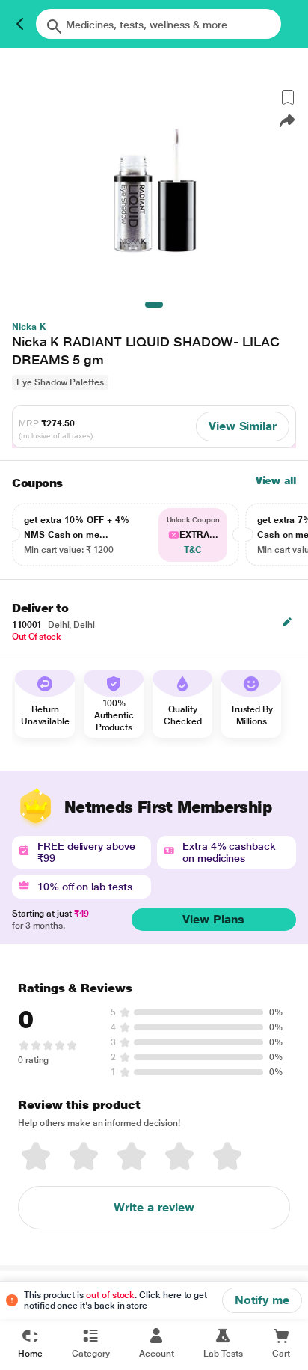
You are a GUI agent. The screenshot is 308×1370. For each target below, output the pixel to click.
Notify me (262, 1300)
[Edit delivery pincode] (287, 622)
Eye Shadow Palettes (60, 382)
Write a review (154, 1207)
